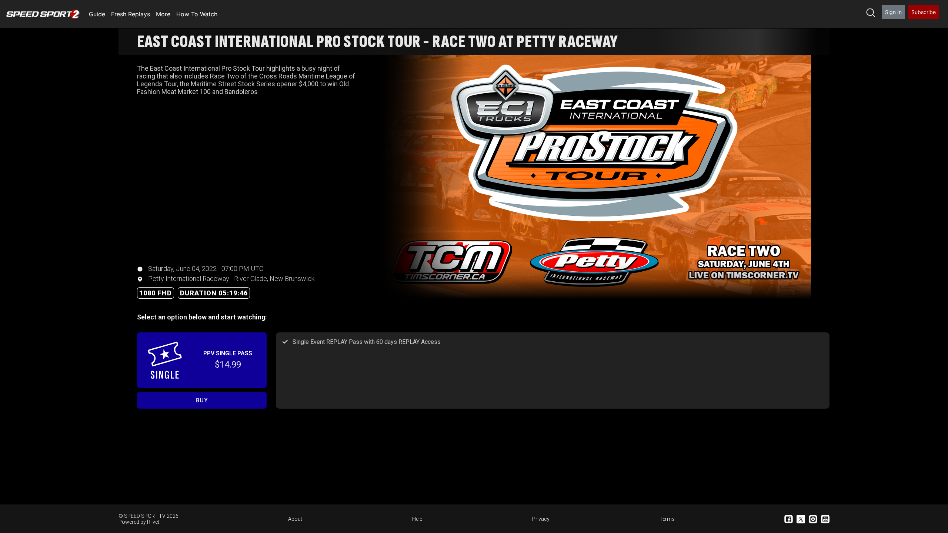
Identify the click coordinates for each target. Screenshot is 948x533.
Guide (97, 14)
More (163, 14)
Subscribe (923, 12)
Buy (202, 400)
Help (417, 519)
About (295, 519)
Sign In (893, 12)
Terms (667, 519)
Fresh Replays (130, 14)
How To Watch (196, 14)
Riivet (153, 522)
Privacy (541, 519)
